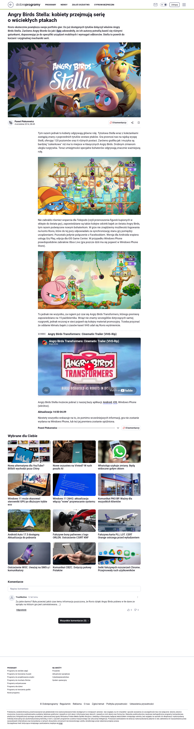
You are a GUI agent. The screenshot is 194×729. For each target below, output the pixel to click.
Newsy (64, 5)
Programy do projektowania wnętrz (20, 677)
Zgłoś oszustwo (81, 5)
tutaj (60, 723)
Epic (59, 30)
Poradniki (56, 671)
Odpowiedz (21, 610)
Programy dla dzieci (15, 686)
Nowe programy (13, 693)
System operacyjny (59, 680)
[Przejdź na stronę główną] (11, 6)
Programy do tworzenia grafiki (19, 690)
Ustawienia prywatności (141, 704)
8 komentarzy (119, 122)
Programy (50, 5)
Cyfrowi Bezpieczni (104, 5)
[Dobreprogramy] (30, 4)
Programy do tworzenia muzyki (19, 674)
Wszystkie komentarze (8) (73, 620)
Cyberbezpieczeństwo (60, 677)
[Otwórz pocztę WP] (155, 4)
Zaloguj (174, 5)
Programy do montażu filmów (18, 680)
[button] (163, 4)
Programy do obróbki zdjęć (17, 671)
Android (107, 402)
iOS (115, 402)
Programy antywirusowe (16, 683)
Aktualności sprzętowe (61, 674)
